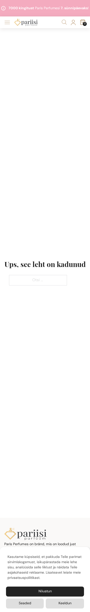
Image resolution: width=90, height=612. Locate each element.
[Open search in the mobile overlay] (64, 22)
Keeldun (65, 603)
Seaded (25, 603)
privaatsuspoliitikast (24, 578)
